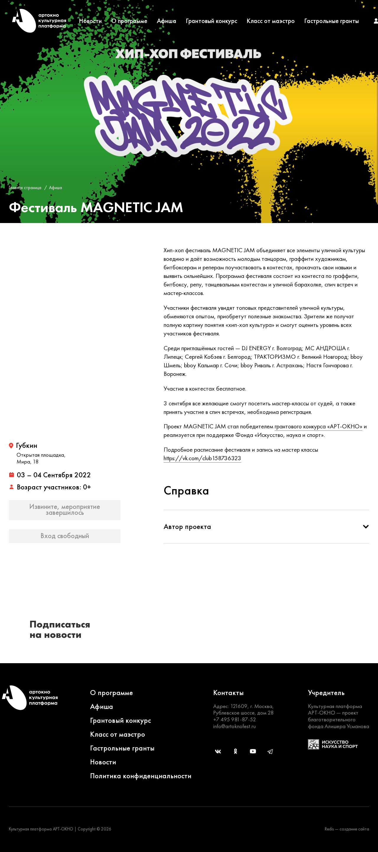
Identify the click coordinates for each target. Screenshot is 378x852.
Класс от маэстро (271, 21)
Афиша (166, 21)
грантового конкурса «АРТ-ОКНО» (318, 426)
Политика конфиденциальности (140, 776)
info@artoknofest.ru (234, 726)
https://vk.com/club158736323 (202, 458)
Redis (329, 829)
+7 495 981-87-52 (234, 719)
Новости (90, 21)
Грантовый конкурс (211, 21)
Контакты (228, 692)
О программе (129, 21)
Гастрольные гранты (331, 21)
